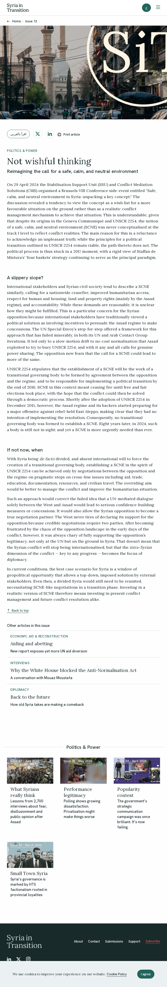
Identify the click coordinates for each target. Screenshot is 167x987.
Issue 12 (31, 21)
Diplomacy (19, 690)
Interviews (20, 663)
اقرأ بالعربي (18, 134)
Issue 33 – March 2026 (26, 845)
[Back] (8, 21)
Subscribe (152, 941)
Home (16, 21)
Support (134, 941)
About (78, 941)
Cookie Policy (117, 974)
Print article (71, 134)
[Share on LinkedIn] (50, 134)
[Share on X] (37, 134)
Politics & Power (22, 151)
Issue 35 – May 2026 (78, 761)
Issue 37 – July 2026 (24, 761)
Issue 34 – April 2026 (131, 761)
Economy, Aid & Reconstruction (39, 636)
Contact (94, 941)
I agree (146, 974)
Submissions (114, 941)
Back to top (20, 610)
